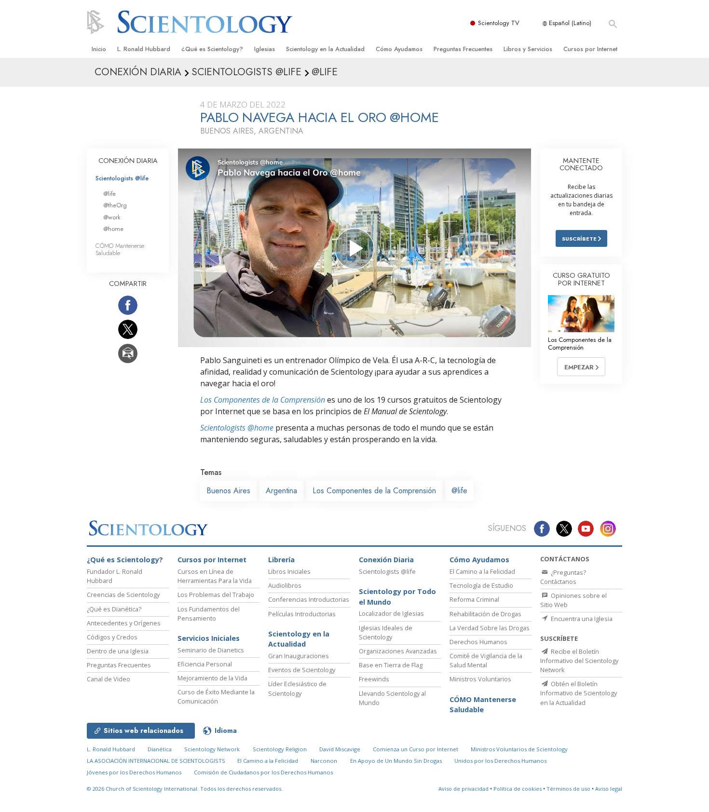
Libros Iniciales (289, 571)
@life (459, 490)
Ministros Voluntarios (480, 679)
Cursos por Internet (590, 49)
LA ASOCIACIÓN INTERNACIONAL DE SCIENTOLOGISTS (157, 760)
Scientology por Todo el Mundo (397, 597)
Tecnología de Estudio (481, 585)
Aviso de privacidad (463, 788)
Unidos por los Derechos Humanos (500, 760)
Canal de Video (108, 679)
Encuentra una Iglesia (581, 618)
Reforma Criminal (474, 599)
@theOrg (115, 205)
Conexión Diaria (386, 559)
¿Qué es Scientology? (212, 49)
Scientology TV (498, 22)
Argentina (281, 490)
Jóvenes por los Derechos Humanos (134, 772)
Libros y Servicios (528, 49)
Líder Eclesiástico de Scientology (297, 688)
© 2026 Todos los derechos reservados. (185, 788)
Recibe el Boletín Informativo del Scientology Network (579, 660)
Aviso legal (608, 788)
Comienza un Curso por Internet (415, 749)
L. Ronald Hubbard (143, 49)
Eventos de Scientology (301, 669)
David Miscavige (339, 749)
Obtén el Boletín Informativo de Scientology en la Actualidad (578, 692)
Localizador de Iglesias (391, 613)
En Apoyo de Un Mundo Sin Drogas (396, 760)
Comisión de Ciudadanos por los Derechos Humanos (263, 772)
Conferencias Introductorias (308, 599)
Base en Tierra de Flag (391, 665)
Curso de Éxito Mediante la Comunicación (216, 696)
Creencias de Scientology (123, 594)
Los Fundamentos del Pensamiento (208, 614)
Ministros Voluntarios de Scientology (519, 749)
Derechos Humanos (478, 641)
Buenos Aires (228, 490)
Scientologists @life (122, 178)
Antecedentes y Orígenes (124, 623)
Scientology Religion (280, 749)
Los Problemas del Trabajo (215, 594)
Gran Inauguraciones (298, 655)
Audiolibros (284, 585)
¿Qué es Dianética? (114, 609)
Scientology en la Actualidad (325, 49)
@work (112, 217)
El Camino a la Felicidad (482, 571)
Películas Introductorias (302, 613)
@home (113, 228)
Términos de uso (568, 788)
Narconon (324, 760)
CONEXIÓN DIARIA (128, 160)
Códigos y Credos (112, 637)
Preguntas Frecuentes (463, 49)
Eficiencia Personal (204, 664)
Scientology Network (212, 749)
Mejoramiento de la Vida (212, 678)
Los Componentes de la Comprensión (262, 399)
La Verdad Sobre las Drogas (490, 627)
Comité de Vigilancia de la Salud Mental (486, 660)
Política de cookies (517, 788)
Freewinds (374, 679)
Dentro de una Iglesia (118, 651)
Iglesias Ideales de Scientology (385, 632)
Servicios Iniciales (208, 638)
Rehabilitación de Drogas (485, 613)
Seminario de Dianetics (210, 650)
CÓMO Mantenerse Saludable (119, 249)
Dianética (160, 749)
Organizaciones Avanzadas (398, 651)
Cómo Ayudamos (399, 49)
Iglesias (264, 49)
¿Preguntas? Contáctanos (563, 577)
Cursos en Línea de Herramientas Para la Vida (214, 576)
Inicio (99, 49)
